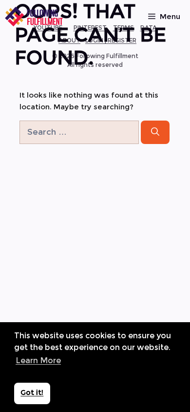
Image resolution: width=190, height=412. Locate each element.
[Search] (155, 132)
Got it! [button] (31, 392)
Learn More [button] (38, 360)
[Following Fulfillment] (34, 16)
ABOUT (69, 40)
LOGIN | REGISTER (110, 40)
